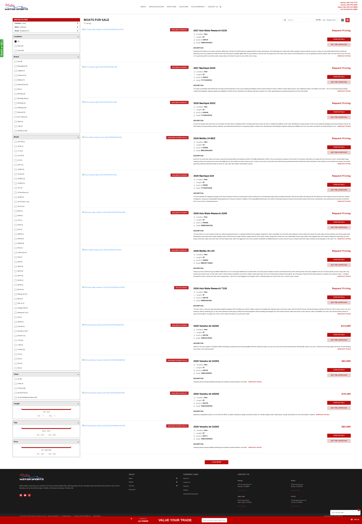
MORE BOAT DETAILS (344, 56)
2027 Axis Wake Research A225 (210, 31)
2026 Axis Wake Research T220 (210, 288)
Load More (216, 462)
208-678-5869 (295, 490)
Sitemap (186, 486)
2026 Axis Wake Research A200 (210, 213)
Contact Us (186, 482)
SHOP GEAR (171, 7)
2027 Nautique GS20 (204, 68)
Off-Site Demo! (181, 288)
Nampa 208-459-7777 (348, 2)
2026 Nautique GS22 (204, 103)
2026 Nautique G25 (203, 176)
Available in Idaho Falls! (177, 137)
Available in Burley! (179, 30)
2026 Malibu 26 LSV (204, 251)
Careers (185, 490)
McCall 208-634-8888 (349, 9)
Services (131, 485)
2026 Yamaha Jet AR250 (206, 394)
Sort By (318, 20)
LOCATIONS (183, 7)
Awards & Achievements (190, 494)
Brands (131, 482)
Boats (130, 478)
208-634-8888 (295, 506)
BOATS (143, 7)
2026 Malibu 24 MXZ (204, 138)
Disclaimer (97, 516)
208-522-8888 (242, 506)
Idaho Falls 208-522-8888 (347, 7)
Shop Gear (132, 489)
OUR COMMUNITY (198, 7)
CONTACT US (213, 7)
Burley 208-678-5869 (349, 5)
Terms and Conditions (82, 516)
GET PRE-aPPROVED (339, 44)
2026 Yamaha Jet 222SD (206, 361)
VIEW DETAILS (339, 39)
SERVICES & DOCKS (156, 7)
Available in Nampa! (179, 67)
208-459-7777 (242, 490)
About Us (186, 478)
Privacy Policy (53, 516)
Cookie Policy (66, 516)
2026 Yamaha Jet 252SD (206, 326)
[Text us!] (355, 520)
